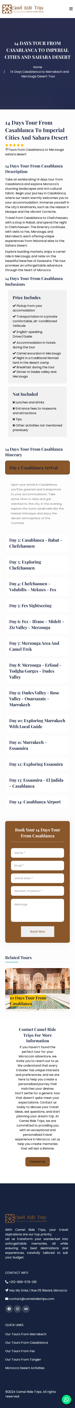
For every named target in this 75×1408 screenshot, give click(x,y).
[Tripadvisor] (26, 1309)
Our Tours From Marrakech (25, 1334)
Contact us (37, 1162)
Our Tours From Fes (20, 1351)
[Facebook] (9, 1309)
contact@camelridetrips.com (31, 1299)
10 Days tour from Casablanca (26, 1001)
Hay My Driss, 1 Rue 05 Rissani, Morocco (37, 1290)
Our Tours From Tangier (23, 1359)
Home (37, 67)
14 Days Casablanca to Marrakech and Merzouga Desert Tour (39, 74)
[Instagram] (17, 1309)
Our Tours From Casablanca (26, 1342)
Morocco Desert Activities (24, 1368)
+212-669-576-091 (22, 1282)
